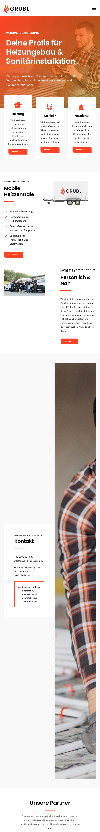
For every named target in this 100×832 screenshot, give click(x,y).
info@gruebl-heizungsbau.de (28, 561)
